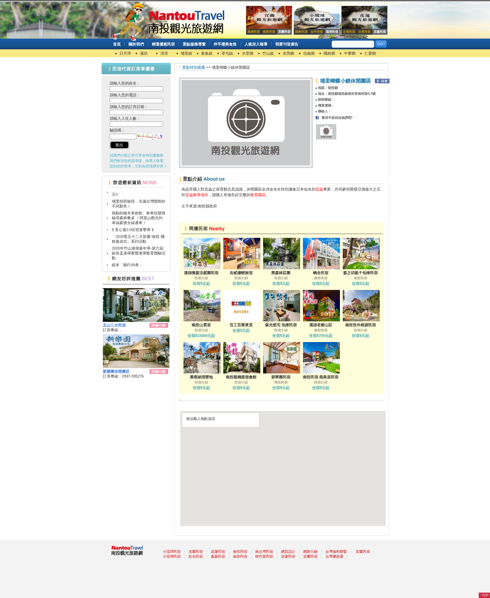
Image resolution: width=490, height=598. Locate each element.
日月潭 (125, 53)
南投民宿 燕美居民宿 (320, 377)
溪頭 (144, 53)
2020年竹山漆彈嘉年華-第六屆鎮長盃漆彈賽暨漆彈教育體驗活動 (138, 246)
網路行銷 (310, 551)
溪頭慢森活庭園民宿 (201, 273)
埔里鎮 (186, 53)
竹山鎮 (268, 53)
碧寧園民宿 (280, 377)
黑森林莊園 (280, 273)
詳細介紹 (158, 325)
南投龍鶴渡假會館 (241, 377)
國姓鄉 (329, 53)
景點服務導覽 (194, 44)
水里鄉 (247, 53)
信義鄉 (309, 53)
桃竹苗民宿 (264, 556)
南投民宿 (240, 551)
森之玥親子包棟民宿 (360, 273)
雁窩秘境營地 (201, 377)
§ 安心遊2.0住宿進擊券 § (133, 222)
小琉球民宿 (172, 551)
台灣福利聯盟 (336, 551)
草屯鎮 (227, 53)
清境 (164, 53)
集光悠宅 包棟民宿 (281, 325)
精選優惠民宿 (163, 44)
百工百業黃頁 (241, 325)
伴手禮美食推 (225, 44)
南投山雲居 (201, 325)
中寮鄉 (350, 53)
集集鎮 (207, 53)
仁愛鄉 (370, 53)
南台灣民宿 (264, 551)
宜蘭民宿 (196, 551)
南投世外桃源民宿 (360, 325)
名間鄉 (288, 53)
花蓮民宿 (218, 551)
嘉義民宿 (218, 556)
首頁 (117, 44)
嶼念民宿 (320, 273)
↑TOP (484, 595)
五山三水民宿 (114, 325)
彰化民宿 (196, 556)
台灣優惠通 (334, 556)
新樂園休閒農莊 (116, 371)
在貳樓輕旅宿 (241, 273)
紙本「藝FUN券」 (127, 257)
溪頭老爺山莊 (320, 325)
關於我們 (136, 44)
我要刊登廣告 (286, 44)
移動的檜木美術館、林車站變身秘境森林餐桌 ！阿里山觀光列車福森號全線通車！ (138, 211)
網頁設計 (288, 551)
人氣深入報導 (255, 44)
